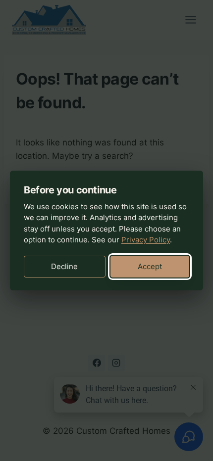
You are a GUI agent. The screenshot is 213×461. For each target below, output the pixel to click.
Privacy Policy (145, 239)
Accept (150, 266)
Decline (64, 266)
